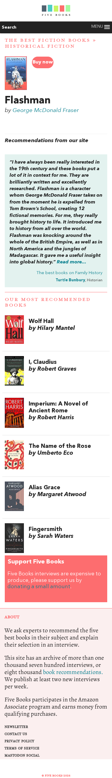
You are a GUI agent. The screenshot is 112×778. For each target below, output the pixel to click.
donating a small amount (38, 586)
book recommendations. (73, 672)
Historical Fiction (40, 46)
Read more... (71, 262)
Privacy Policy (19, 741)
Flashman (27, 101)
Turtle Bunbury (70, 280)
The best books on (69, 273)
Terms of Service (21, 748)
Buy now (43, 62)
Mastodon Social (21, 755)
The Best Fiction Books (47, 40)
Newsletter (16, 727)
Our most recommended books (47, 302)
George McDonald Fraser (46, 111)
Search (9, 27)
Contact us (15, 734)
